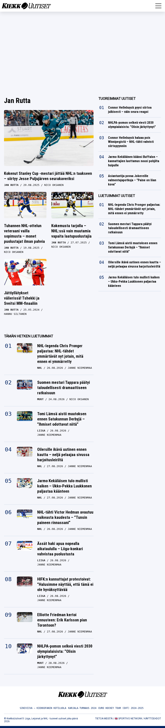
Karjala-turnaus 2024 (82, 708)
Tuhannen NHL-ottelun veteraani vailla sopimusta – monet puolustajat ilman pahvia (24, 233)
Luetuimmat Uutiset (116, 196)
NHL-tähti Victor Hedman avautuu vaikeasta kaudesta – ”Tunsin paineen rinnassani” (65, 517)
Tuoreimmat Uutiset (117, 98)
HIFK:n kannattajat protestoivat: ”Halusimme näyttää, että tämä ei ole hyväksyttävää (65, 584)
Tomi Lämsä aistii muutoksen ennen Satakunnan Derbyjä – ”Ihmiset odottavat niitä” (61, 419)
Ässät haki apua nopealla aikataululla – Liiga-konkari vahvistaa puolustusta (60, 548)
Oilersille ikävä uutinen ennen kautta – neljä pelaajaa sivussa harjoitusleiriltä (63, 454)
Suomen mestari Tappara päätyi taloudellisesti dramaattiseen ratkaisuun (63, 387)
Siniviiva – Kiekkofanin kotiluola (43, 708)
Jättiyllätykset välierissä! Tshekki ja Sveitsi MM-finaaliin (21, 298)
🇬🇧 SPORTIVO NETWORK (128, 718)
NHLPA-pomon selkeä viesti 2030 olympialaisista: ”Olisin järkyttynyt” (64, 651)
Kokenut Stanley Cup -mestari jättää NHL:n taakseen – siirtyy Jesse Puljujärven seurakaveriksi (48, 176)
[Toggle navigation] (158, 6)
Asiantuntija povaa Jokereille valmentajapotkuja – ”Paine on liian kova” (132, 180)
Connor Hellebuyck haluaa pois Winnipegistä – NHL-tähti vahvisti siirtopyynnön (131, 142)
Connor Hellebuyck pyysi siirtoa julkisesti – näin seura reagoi (130, 110)
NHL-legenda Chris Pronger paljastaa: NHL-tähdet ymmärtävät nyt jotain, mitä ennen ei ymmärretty (60, 353)
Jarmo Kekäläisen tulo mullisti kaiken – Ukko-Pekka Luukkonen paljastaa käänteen (64, 486)
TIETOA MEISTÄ (103, 718)
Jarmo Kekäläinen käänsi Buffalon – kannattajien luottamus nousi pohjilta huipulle (133, 161)
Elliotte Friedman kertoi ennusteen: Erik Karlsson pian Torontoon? (62, 620)
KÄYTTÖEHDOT (152, 718)
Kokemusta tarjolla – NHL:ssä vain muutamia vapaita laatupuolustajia (71, 231)
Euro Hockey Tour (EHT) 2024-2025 (120, 708)
